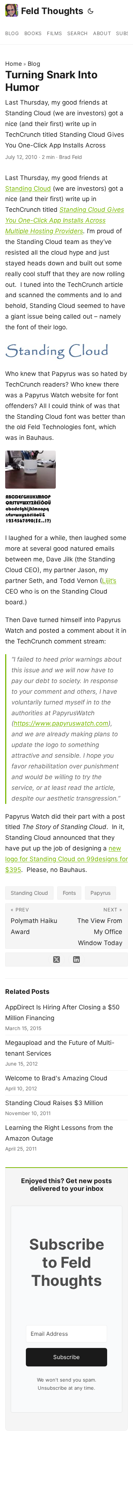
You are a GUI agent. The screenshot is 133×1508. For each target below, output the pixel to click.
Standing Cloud (28, 188)
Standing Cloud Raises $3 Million (54, 1103)
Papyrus (100, 893)
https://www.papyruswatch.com (61, 723)
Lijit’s (109, 580)
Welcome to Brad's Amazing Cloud (56, 1078)
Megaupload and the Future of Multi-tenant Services (60, 1048)
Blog (34, 63)
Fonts (69, 893)
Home (13, 63)
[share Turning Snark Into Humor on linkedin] (76, 959)
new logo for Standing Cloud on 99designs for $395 (66, 859)
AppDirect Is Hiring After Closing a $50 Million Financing (62, 1012)
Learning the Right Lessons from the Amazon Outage (59, 1133)
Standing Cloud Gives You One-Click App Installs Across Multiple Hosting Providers (64, 220)
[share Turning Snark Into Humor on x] (56, 959)
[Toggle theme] (90, 11)
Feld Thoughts (52, 11)
